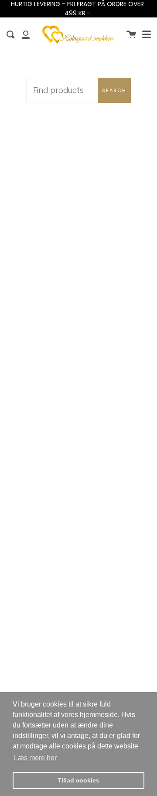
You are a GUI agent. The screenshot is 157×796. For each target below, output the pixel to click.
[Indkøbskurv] (131, 34)
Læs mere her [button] (35, 758)
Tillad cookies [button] (78, 780)
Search (114, 90)
